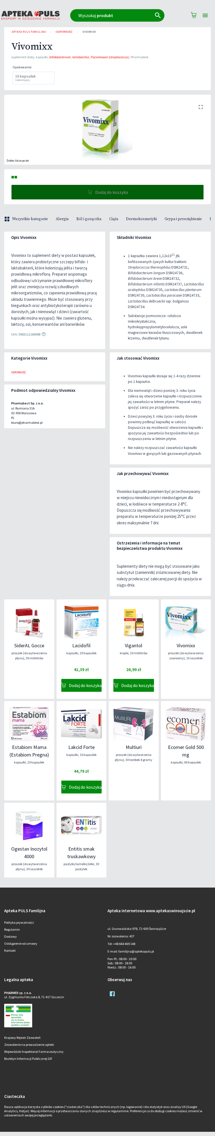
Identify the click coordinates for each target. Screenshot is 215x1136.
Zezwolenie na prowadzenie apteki (29, 1044)
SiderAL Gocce (29, 645)
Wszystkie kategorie (30, 219)
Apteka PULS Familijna (29, 32)
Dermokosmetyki (141, 219)
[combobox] (117, 15)
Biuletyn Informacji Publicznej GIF (28, 1058)
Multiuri (134, 747)
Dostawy (10, 936)
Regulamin (12, 929)
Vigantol (133, 645)
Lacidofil (81, 645)
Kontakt (10, 950)
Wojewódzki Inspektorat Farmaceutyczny (34, 1051)
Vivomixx (89, 32)
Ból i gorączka (88, 219)
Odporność (64, 32)
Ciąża (113, 219)
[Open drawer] (205, 15)
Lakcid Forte (81, 747)
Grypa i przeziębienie (183, 219)
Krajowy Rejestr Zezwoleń (22, 1037)
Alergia (62, 219)
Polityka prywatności (19, 922)
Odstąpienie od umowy (20, 943)
